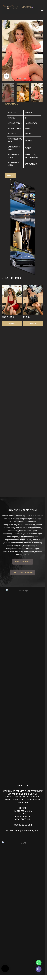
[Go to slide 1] (17, 78)
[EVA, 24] (33, 300)
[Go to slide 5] (27, 78)
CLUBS (22, 813)
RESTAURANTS (22, 816)
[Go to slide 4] (25, 78)
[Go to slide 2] (20, 78)
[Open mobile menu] (41, 9)
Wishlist (10, 175)
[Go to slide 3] (22, 78)
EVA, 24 (26, 317)
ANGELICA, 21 (8, 317)
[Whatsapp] (38, 962)
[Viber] (38, 969)
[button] (4, 50)
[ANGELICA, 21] (12, 300)
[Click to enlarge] (6, 76)
